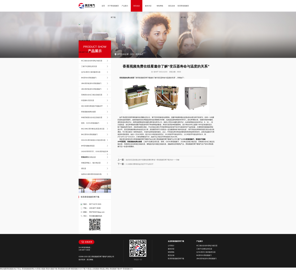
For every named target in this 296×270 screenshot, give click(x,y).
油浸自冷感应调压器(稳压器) (91, 174)
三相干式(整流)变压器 (89, 66)
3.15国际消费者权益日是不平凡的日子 (135, 164)
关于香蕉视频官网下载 (113, 11)
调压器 (83, 168)
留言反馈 (171, 6)
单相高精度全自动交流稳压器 (91, 117)
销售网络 (160, 6)
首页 (103, 6)
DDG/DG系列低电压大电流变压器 (93, 140)
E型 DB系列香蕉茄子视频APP (92, 106)
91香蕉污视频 (40, 269)
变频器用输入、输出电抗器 (91, 163)
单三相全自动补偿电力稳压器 (91, 61)
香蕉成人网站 (104, 269)
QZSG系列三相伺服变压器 (90, 72)
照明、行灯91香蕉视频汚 (90, 123)
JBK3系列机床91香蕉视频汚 (91, 89)
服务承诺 (148, 6)
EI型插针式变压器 (87, 100)
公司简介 (171, 245)
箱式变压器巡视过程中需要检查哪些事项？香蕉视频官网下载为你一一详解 (148, 160)
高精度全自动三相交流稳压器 (91, 95)
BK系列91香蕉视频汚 (88, 78)
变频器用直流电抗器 (88, 157)
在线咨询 (88, 242)
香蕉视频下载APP (116, 269)
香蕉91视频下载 (51, 269)
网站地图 (3, 269)
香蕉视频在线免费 (64, 269)
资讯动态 (136, 6)
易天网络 (90, 260)
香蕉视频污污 (128, 269)
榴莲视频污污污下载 (78, 269)
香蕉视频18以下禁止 (13, 269)
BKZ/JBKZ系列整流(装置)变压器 (92, 129)
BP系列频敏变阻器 (88, 146)
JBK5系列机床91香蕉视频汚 (91, 83)
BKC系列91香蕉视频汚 (89, 134)
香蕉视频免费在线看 (88, 112)
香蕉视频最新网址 (28, 269)
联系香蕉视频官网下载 (183, 11)
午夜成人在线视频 (92, 269)
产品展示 (125, 6)
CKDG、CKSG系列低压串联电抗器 (94, 154)
